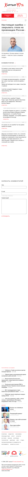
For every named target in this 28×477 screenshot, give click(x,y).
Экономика (18, 434)
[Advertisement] (14, 164)
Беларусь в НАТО (14, 444)
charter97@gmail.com (7, 469)
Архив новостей (6, 11)
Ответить (4, 73)
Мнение (4, 405)
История (4, 438)
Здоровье (12, 440)
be (12, 11)
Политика (4, 434)
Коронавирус (5, 444)
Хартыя (14, 5)
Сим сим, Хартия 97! (20, 16)
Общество (11, 434)
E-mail (3, 191)
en (17, 11)
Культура (18, 436)
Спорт (13, 436)
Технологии (5, 440)
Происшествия (6, 436)
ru (15, 11)
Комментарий (5, 198)
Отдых (22, 440)
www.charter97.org (18, 461)
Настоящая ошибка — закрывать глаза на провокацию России (14, 27)
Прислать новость (11, 10)
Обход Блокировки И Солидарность (11, 442)
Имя (3, 185)
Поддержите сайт (7, 16)
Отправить (6, 216)
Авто (17, 440)
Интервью (16, 438)
